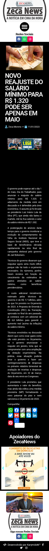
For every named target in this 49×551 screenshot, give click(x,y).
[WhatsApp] (11, 410)
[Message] (23, 415)
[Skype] (29, 415)
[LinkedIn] (35, 415)
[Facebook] (19, 39)
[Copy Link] (23, 410)
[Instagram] (30, 39)
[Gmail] (17, 415)
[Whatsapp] (24, 39)
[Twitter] (11, 415)
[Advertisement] (24, 170)
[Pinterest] (11, 422)
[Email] (29, 410)
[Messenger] (35, 410)
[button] (24, 26)
